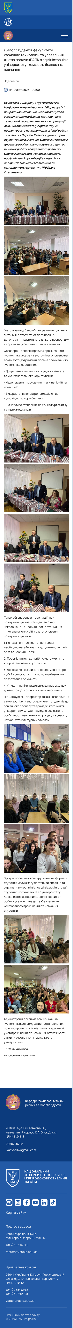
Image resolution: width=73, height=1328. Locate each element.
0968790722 (14, 1144)
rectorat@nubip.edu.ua (21, 1252)
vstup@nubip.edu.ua (20, 1301)
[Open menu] (65, 35)
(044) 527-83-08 (17, 1294)
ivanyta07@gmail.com (21, 1150)
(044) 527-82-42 (17, 1245)
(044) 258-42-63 (17, 1290)
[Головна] (8, 8)
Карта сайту (16, 1212)
